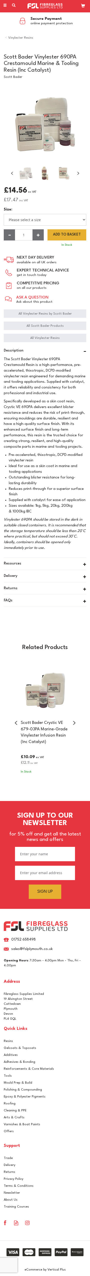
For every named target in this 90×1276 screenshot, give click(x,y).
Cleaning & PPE (15, 1110)
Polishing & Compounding (23, 1089)
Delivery (9, 1165)
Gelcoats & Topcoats (20, 1048)
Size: (8, 209)
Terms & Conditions (19, 1185)
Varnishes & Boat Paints (22, 1124)
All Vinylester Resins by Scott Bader (45, 313)
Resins (8, 1041)
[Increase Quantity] (38, 234)
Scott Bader (13, 77)
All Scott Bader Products (45, 325)
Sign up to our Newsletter (45, 827)
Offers (9, 1131)
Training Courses (16, 1206)
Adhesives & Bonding (19, 1062)
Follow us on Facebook (5, 1223)
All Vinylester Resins (45, 338)
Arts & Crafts (14, 1117)
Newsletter (12, 1192)
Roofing (10, 1103)
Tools (8, 1075)
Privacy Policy (13, 1179)
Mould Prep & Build (18, 1082)
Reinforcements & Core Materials (29, 1068)
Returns (9, 1172)
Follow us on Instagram (27, 1223)
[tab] (45, 351)
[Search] (14, 5)
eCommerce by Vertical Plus (45, 1269)
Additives (11, 1055)
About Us (11, 1199)
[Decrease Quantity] (9, 234)
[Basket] (83, 5)
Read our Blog (16, 1223)
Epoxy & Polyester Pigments (25, 1096)
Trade (8, 1158)
